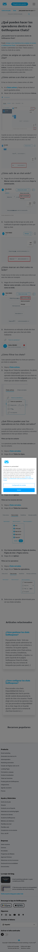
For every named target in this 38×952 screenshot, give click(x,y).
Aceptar (19, 490)
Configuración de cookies (19, 485)
